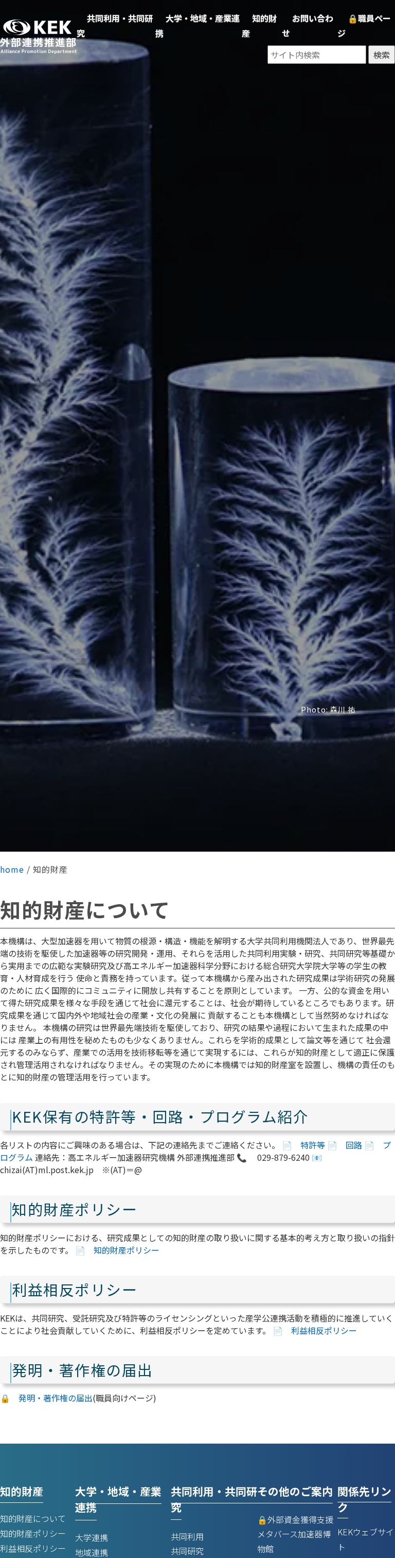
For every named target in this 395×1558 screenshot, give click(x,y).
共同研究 (187, 1551)
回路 (354, 1145)
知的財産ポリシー (126, 1250)
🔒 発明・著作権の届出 (46, 1398)
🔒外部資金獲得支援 (295, 1519)
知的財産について (33, 1518)
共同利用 (187, 1536)
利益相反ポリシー (324, 1330)
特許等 (312, 1145)
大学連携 (91, 1537)
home (12, 869)
